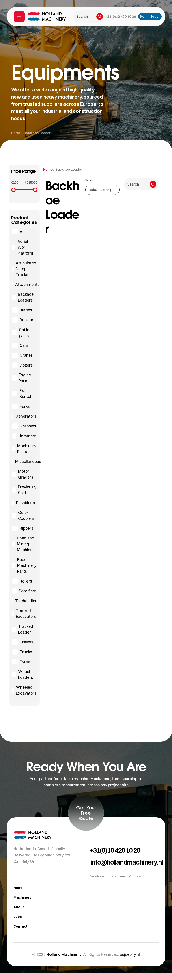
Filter (89, 180)
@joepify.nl (130, 954)
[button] (120, 16)
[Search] (99, 16)
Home (48, 169)
